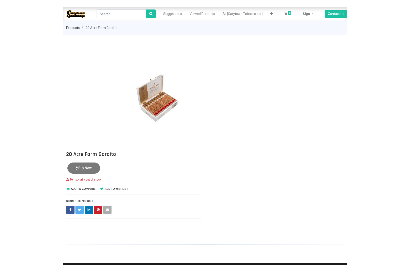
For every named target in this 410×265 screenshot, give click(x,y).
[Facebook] (70, 210)
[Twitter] (79, 210)
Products (73, 28)
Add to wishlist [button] (116, 189)
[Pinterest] (98, 210)
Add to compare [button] (83, 189)
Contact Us (336, 14)
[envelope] (107, 210)
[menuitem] (172, 13)
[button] (271, 13)
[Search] (151, 13)
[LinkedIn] (89, 210)
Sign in (308, 14)
